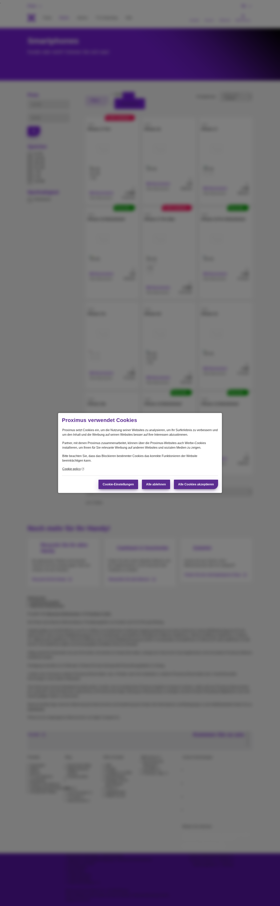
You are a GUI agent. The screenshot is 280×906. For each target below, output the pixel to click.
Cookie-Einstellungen (118, 484)
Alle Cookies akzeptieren (196, 484)
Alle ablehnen (156, 484)
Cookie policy (71, 469)
